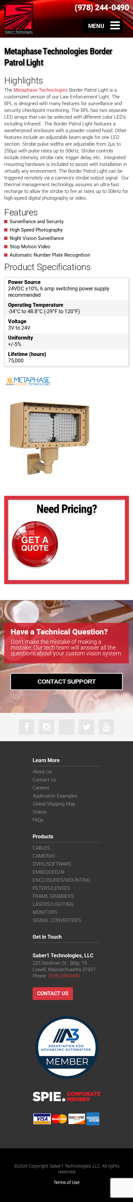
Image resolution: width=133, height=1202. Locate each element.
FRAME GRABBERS (53, 896)
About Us (42, 772)
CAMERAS (44, 856)
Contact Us (44, 780)
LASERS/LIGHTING (53, 904)
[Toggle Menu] (103, 25)
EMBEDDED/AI (48, 872)
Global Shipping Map (54, 804)
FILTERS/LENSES (51, 888)
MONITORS (45, 912)
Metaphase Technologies (41, 90)
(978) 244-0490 (64, 976)
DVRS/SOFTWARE (52, 864)
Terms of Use (66, 1182)
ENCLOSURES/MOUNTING (61, 880)
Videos (40, 812)
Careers (41, 788)
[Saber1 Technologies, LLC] (18, 19)
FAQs (38, 820)
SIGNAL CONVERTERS (57, 920)
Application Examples (55, 796)
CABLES (41, 848)
